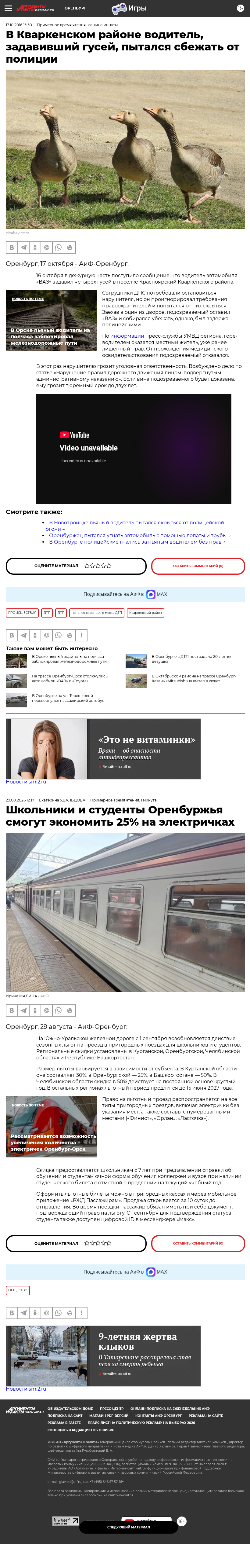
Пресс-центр (111, 1409)
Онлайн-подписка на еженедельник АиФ (170, 1409)
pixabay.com (17, 233)
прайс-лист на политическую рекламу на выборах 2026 (141, 1423)
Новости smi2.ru (26, 782)
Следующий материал (128, 1527)
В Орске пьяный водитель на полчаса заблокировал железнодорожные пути (69, 659)
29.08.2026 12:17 (20, 800)
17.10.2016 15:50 (19, 25)
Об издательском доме (70, 1409)
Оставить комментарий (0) (198, 566)
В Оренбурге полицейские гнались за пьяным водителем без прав (135, 542)
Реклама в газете (64, 1423)
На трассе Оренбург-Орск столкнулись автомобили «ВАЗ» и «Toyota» (70, 678)
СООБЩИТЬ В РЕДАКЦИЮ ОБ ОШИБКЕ (81, 1430)
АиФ (44, 996)
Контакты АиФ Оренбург (158, 1416)
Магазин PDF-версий (108, 1416)
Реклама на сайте (206, 1416)
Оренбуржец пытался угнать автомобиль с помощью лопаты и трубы (138, 535)
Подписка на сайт (65, 1416)
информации (127, 336)
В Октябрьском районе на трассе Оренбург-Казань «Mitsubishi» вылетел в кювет (194, 678)
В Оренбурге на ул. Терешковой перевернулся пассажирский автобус (68, 698)
